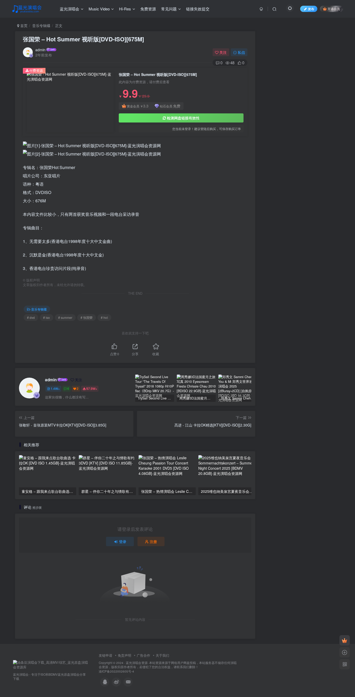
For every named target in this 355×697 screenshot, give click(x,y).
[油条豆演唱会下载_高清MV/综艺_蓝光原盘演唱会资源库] (50, 664)
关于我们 (162, 655)
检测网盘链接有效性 (183, 117)
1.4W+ (55, 388)
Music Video (99, 8)
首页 (23, 25)
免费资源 (148, 8)
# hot (104, 317)
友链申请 (105, 655)
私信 (241, 52)
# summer (65, 317)
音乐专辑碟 (41, 25)
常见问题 (169, 8)
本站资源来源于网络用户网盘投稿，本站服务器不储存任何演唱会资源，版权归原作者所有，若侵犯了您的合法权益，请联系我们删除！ (167, 665)
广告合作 (143, 655)
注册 (153, 541)
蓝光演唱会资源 (137, 663)
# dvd (31, 317)
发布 (311, 9)
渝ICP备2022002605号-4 (116, 671)
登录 (122, 541)
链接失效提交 (197, 8)
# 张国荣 (87, 317)
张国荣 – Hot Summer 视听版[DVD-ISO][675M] (83, 39)
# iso (46, 317)
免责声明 (124, 655)
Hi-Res (125, 8)
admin (40, 49)
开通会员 (333, 9)
